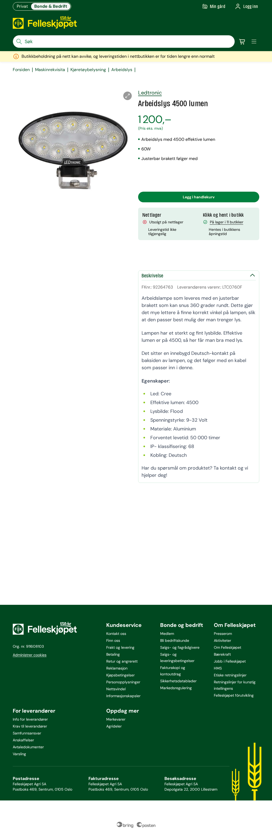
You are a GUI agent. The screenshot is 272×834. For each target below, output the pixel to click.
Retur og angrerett (122, 661)
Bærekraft (222, 654)
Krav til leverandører (30, 726)
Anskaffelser (23, 740)
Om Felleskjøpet (227, 647)
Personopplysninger (123, 682)
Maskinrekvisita (50, 69)
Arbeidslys (121, 69)
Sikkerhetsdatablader (178, 681)
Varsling (19, 753)
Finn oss (113, 640)
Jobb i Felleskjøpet (230, 661)
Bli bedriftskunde (174, 640)
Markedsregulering (176, 687)
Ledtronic (150, 92)
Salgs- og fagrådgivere (179, 647)
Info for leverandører (30, 719)
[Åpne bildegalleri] (127, 96)
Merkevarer (115, 719)
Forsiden (21, 69)
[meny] (254, 41)
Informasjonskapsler (123, 695)
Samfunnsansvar (27, 733)
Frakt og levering (120, 647)
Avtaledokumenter (28, 747)
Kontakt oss (116, 633)
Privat (22, 6)
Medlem (167, 633)
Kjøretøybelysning (88, 69)
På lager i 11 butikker (226, 222)
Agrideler (114, 726)
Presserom (223, 633)
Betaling (113, 654)
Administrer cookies (29, 655)
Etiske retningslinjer (230, 675)
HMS (218, 668)
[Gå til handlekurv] (242, 41)
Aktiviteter (222, 640)
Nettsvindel (116, 689)
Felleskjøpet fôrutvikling (234, 695)
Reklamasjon (117, 668)
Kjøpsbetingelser (120, 675)
